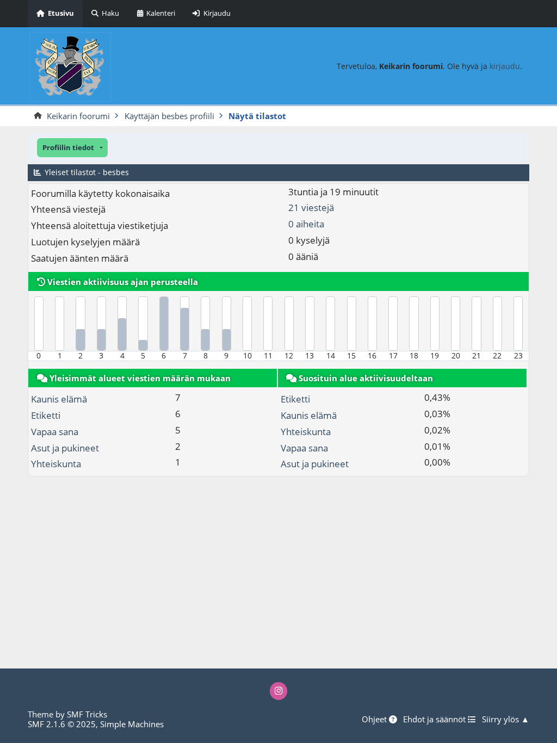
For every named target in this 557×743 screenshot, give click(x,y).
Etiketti (45, 415)
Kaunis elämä (59, 399)
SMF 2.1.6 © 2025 (62, 724)
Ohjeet (375, 720)
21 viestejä (311, 207)
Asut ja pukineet (65, 448)
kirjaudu (505, 66)
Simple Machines (132, 724)
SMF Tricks (87, 714)
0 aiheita (306, 224)
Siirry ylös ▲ (505, 720)
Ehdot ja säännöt (435, 720)
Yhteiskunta (56, 463)
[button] (72, 147)
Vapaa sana (54, 431)
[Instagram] (279, 691)
